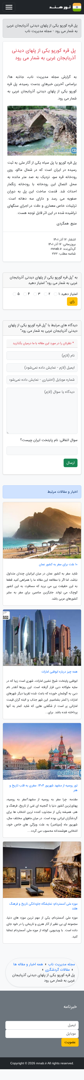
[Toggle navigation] (9, 7)
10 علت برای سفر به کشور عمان (58, 564)
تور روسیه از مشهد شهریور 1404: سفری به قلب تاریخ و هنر (43, 788)
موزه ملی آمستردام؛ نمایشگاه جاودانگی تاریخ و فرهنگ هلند (43, 906)
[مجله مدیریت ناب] (64, 7)
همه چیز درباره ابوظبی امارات (59, 671)
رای (72, 301)
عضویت (70, 1042)
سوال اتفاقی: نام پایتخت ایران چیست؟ (49, 440)
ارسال (71, 463)
